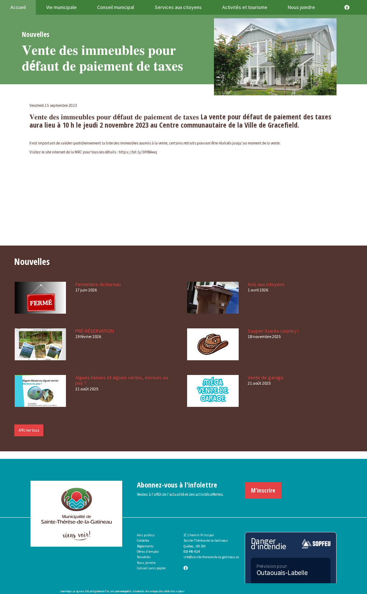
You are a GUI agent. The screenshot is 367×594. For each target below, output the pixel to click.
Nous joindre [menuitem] (301, 7)
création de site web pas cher (148, 591)
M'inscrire (263, 490)
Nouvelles (144, 557)
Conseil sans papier (151, 568)
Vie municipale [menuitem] (61, 7)
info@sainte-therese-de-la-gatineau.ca (211, 557)
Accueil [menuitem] (18, 7)
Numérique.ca (67, 591)
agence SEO (82, 591)
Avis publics (146, 535)
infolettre (170, 591)
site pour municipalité (121, 591)
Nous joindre (146, 563)
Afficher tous (29, 430)
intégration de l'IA (99, 591)
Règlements (145, 546)
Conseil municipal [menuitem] (115, 7)
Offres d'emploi (148, 551)
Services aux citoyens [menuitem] (178, 7)
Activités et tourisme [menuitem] (244, 7)
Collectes (143, 540)
